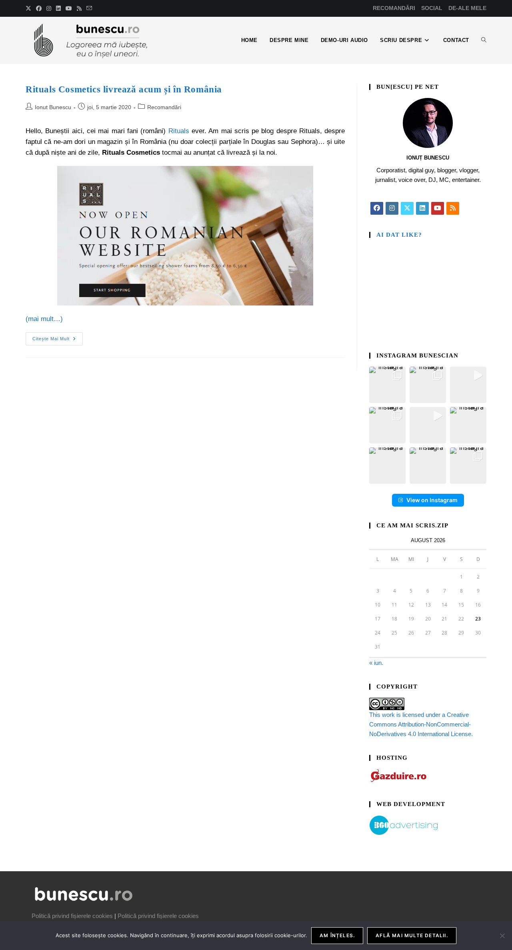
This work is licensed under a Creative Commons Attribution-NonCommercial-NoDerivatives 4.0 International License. (421, 724)
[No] (502, 936)
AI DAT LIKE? (399, 235)
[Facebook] (376, 208)
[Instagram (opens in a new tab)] (49, 8)
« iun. (376, 662)
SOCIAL (431, 8)
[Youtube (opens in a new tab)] (68, 8)
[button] (387, 385)
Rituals (178, 131)
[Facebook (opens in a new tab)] (39, 8)
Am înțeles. (337, 935)
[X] (407, 208)
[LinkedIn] (422, 208)
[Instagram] (392, 208)
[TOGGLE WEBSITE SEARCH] (483, 40)
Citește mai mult (57, 336)
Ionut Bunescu (53, 107)
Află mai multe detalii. (412, 935)
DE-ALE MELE (467, 8)
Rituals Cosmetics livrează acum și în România (124, 89)
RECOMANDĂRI (394, 8)
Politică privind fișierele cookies (72, 915)
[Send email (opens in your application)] (89, 8)
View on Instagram (432, 500)
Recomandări (164, 107)
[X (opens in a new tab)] (30, 8)
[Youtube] (437, 208)
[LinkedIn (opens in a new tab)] (58, 8)
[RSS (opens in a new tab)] (79, 8)
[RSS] (452, 208)
